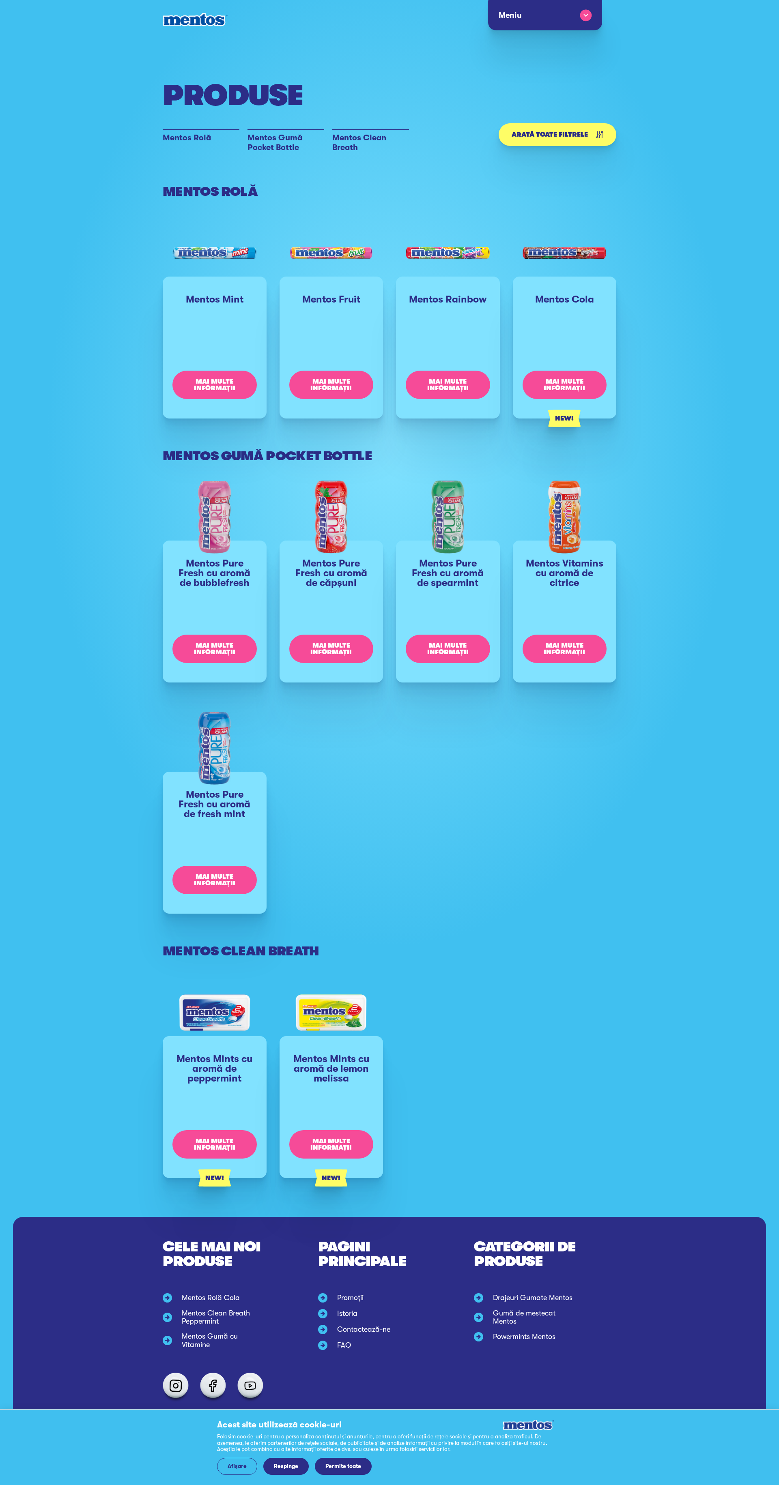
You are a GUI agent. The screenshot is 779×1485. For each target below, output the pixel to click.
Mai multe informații (214, 385)
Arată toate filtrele (550, 134)
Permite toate (343, 1466)
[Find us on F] (213, 1386)
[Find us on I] (176, 1386)
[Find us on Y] (250, 1386)
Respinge (286, 1466)
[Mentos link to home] (195, 19)
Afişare (237, 1466)
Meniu (509, 15)
